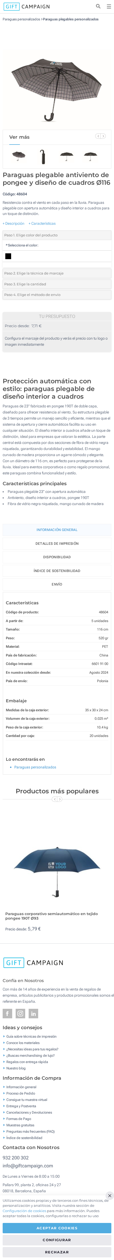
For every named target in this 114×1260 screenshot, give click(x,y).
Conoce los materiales (23, 1043)
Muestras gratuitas (20, 1125)
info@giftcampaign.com (28, 1165)
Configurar (57, 1240)
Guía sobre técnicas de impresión (31, 1036)
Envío (57, 584)
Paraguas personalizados (21, 19)
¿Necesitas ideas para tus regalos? (32, 1049)
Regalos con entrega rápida (27, 1062)
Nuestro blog (16, 1068)
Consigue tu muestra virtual (26, 1099)
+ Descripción (13, 223)
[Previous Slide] (97, 136)
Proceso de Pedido (20, 1093)
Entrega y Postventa (21, 1106)
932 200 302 (16, 1157)
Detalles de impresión (57, 544)
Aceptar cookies (57, 1228)
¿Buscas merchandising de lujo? (30, 1056)
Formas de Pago (18, 1118)
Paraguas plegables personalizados (71, 19)
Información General (57, 530)
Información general (21, 1087)
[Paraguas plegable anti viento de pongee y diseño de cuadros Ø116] (57, 75)
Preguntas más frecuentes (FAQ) (30, 1131)
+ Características (42, 223)
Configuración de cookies (24, 1211)
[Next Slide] (103, 136)
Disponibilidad (57, 557)
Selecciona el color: (21, 245)
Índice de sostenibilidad (57, 571)
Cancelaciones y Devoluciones (29, 1112)
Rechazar (57, 1252)
